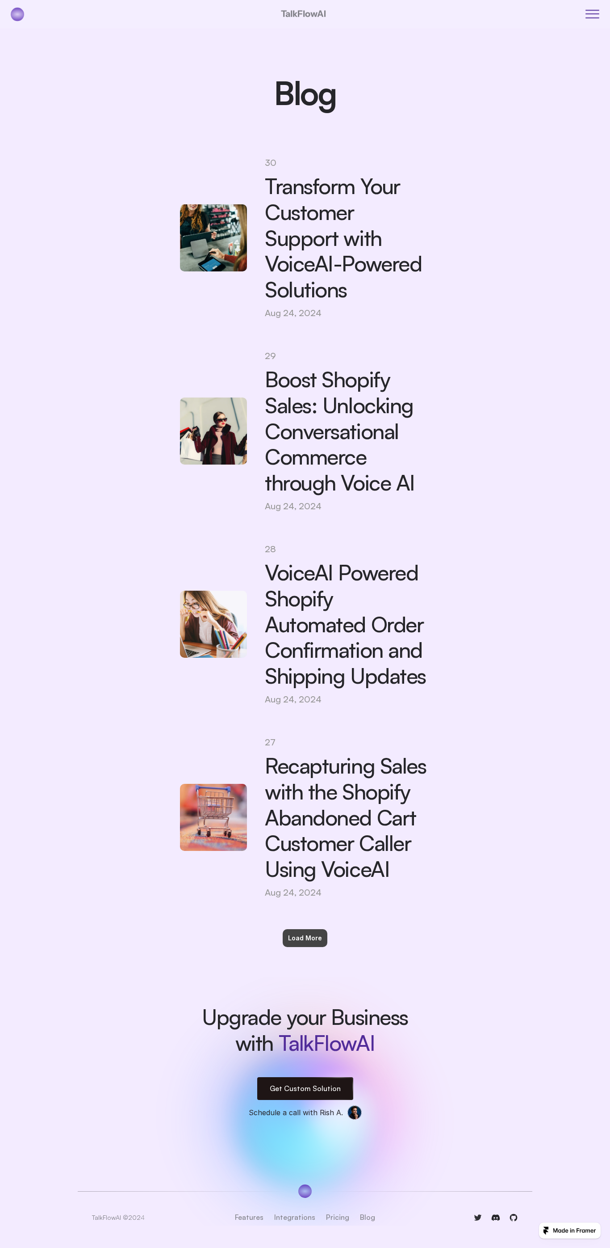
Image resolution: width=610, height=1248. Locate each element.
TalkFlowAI (303, 13)
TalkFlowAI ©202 (116, 1218)
